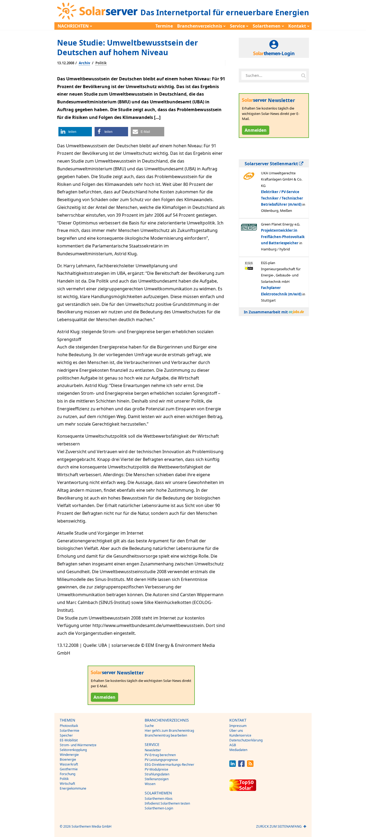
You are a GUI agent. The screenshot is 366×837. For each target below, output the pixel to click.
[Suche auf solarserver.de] (303, 76)
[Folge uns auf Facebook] (241, 765)
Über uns (236, 730)
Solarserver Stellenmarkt (272, 164)
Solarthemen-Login (159, 808)
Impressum (238, 725)
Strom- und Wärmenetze (78, 745)
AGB (232, 745)
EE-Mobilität (69, 740)
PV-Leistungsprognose (161, 759)
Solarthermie (69, 730)
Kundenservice (240, 735)
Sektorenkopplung (73, 750)
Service (237, 26)
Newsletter (153, 750)
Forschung (67, 774)
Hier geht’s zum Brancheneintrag (169, 730)
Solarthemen (267, 26)
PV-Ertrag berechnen (160, 755)
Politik (101, 63)
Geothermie (69, 769)
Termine (164, 26)
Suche (149, 725)
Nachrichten (73, 26)
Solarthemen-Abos (159, 798)
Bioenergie (68, 759)
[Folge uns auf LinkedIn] (232, 765)
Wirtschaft (67, 783)
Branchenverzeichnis (199, 26)
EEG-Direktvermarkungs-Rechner (169, 764)
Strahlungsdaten (157, 774)
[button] (75, 131)
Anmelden (104, 697)
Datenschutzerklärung (246, 740)
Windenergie (69, 754)
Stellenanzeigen (157, 779)
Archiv (84, 63)
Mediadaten (238, 750)
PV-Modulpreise (156, 769)
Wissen (150, 784)
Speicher (66, 735)
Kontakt (297, 26)
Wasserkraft (69, 764)
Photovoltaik (69, 725)
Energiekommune (73, 788)
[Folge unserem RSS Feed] (250, 765)
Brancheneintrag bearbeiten (166, 735)
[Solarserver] (97, 11)
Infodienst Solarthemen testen (167, 803)
